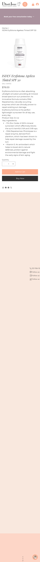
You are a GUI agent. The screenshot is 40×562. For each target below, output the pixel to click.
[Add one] (13, 164)
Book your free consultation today (18, 17)
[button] (33, 4)
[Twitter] (11, 187)
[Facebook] (6, 187)
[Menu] (24, 4)
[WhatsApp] (3, 187)
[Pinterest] (8, 187)
